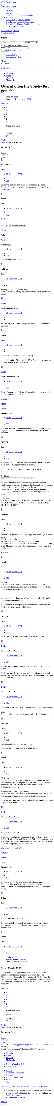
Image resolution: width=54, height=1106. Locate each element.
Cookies (27, 24)
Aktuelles (10, 17)
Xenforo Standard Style (15, 1064)
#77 (7, 828)
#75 (7, 740)
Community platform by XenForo (26, 1086)
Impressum (35, 24)
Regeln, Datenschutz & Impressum (20, 22)
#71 (7, 578)
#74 (7, 703)
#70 (7, 530)
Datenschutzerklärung (14, 24)
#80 (7, 953)
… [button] (7, 121)
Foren (8, 13)
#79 (7, 914)
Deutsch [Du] (11, 1066)
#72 (7, 632)
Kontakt (9, 1070)
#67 (7, 388)
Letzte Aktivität (24, 20)
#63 (7, 255)
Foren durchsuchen (25, 15)
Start (8, 1079)
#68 (7, 424)
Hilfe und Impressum (14, 1077)
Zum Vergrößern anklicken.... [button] (17, 962)
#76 (7, 774)
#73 (7, 662)
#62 (7, 215)
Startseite (9, 11)
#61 (7, 181)
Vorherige (5, 103)
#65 (7, 319)
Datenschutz (11, 1075)
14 (7, 136)
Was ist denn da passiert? (11, 848)
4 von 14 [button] (17, 142)
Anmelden (5, 63)
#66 (7, 351)
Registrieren (6, 68)
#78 (7, 878)
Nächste (4, 140)
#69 (7, 458)
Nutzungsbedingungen (15, 26)
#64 (7, 285)
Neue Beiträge (11, 15)
